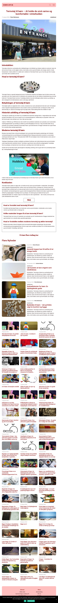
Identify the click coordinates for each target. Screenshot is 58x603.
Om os (39, 593)
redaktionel (53, 17)
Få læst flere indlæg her (29, 235)
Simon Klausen (36, 244)
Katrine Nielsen (39, 263)
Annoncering (39, 592)
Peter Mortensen (14, 17)
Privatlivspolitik (31, 600)
